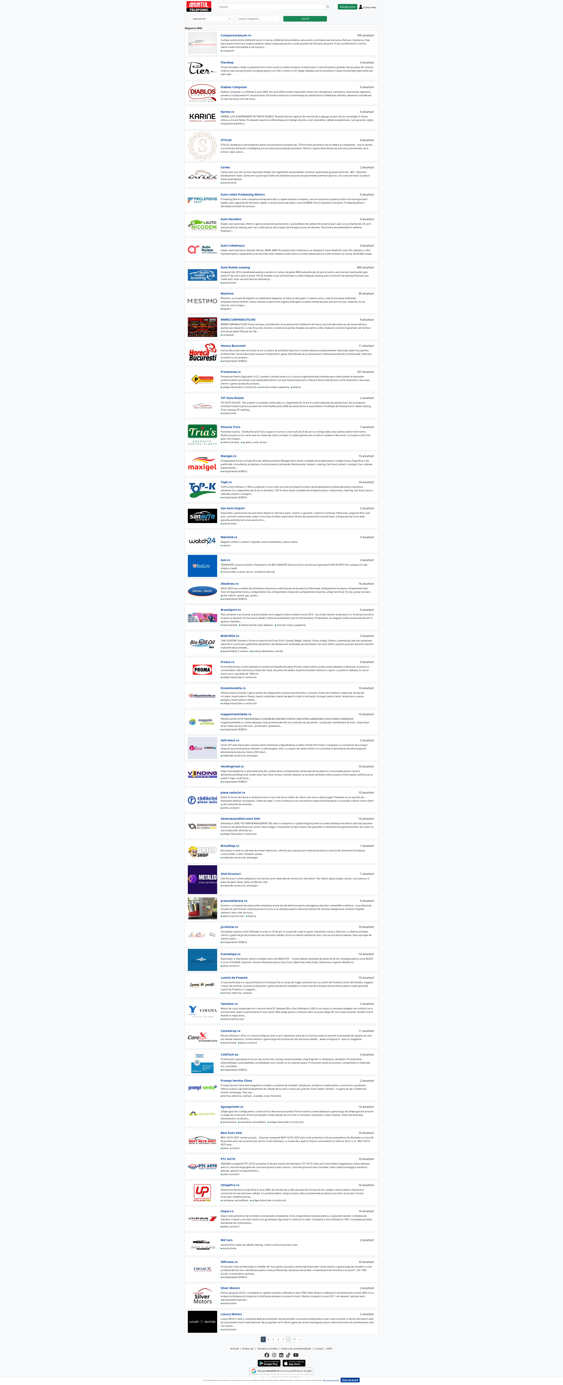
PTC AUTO (228, 1159)
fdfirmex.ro (229, 1262)
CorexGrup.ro (230, 1031)
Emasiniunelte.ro (233, 688)
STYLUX (226, 140)
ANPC (330, 1348)
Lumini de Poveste (234, 978)
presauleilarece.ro (234, 901)
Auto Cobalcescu (233, 245)
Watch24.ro (229, 537)
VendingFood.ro (232, 766)
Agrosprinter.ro (232, 1107)
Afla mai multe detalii (331, 1380)
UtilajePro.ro (230, 1185)
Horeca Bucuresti (233, 346)
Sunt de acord (350, 1380)
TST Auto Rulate (232, 398)
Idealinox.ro (229, 584)
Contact (318, 1348)
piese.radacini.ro (233, 792)
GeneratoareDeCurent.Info (240, 819)
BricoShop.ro (230, 846)
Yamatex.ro (229, 1004)
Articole (234, 1348)
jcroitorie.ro (229, 927)
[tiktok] (288, 1355)
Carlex (225, 167)
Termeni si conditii (267, 1348)
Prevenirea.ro (231, 372)
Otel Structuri (231, 874)
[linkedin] (281, 1355)
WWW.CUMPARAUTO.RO (238, 320)
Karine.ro (227, 112)
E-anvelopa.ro (230, 954)
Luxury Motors (231, 1314)
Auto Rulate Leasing (235, 267)
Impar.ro (227, 1211)
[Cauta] (328, 7)
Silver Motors (230, 1288)
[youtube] (296, 1355)
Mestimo (227, 293)
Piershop (227, 62)
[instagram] (274, 1355)
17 (294, 1339)
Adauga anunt (347, 6)
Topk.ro (226, 482)
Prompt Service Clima (236, 1081)
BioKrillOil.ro (230, 636)
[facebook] (266, 1355)
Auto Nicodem (231, 219)
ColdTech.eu (229, 1054)
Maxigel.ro (228, 456)
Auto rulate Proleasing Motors (243, 194)
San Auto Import (233, 508)
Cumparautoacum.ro (236, 35)
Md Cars (227, 1240)
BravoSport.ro (231, 610)
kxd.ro (225, 560)
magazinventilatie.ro (236, 714)
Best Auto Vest (231, 1133)
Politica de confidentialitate (296, 1348)
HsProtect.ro (230, 740)
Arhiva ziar (248, 1348)
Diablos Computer (234, 87)
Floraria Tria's (230, 427)
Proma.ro (227, 662)
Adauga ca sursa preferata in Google (284, 1370)
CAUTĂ (305, 18)
